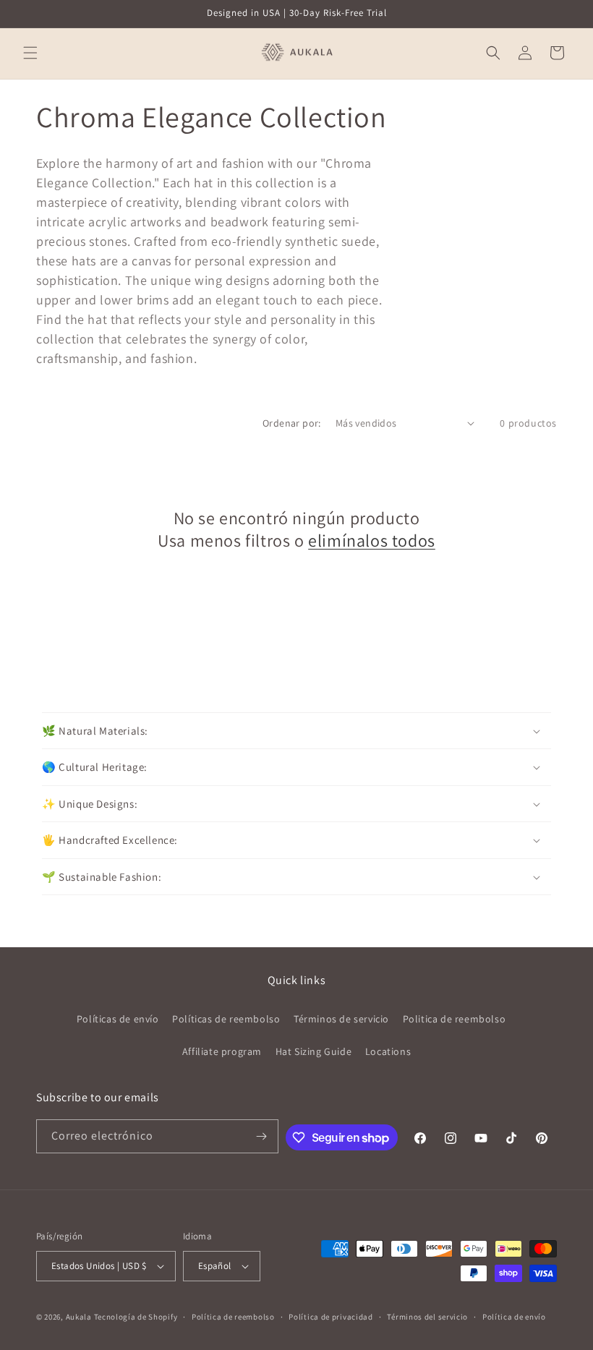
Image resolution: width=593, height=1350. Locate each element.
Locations (388, 1051)
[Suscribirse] (262, 1136)
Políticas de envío (118, 1018)
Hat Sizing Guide (314, 1051)
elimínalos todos (371, 540)
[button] (30, 53)
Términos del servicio (427, 1317)
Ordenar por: (292, 423)
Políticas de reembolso (226, 1018)
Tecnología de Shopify (136, 1317)
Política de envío (514, 1317)
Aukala (79, 1317)
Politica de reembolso (454, 1018)
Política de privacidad (330, 1317)
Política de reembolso (233, 1317)
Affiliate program (222, 1051)
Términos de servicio (341, 1018)
